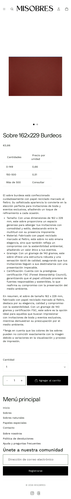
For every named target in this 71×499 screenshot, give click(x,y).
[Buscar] (12, 9)
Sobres (7, 412)
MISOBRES (40, 485)
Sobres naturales (13, 417)
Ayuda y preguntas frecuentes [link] (22, 443)
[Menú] (4, 9)
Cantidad (8, 359)
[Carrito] (67, 9)
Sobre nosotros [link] (12, 433)
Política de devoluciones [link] (18, 438)
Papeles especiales (14, 422)
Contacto (8, 427)
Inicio (6, 407)
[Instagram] (32, 493)
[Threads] (39, 493)
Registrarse (35, 470)
